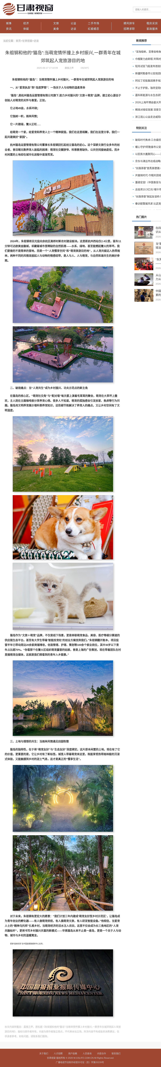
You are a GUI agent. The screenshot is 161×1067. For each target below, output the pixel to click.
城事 (9, 23)
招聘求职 (129, 28)
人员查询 (87, 1053)
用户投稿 (72, 1053)
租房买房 (152, 23)
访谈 (73, 28)
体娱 (26, 28)
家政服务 (152, 28)
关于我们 (43, 1053)
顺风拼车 (129, 23)
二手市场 (93, 23)
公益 (73, 23)
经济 (26, 23)
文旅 (56, 23)
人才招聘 (58, 1053)
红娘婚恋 (93, 28)
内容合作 (101, 1053)
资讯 (9, 28)
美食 (56, 28)
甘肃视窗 (27, 41)
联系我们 (116, 1053)
